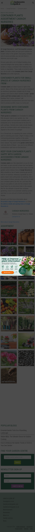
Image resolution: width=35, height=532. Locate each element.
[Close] (32, 259)
